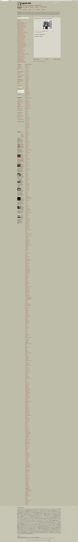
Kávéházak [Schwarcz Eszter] (21, 43)
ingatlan (26, 394)
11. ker (26, 68)
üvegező (51, 531)
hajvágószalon (27, 388)
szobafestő (47, 529)
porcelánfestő (27, 446)
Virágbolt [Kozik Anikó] (20, 58)
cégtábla (26, 221)
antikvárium (26, 118)
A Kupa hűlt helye (19, 118)
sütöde (26, 248)
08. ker (26, 67)
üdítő (26, 325)
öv (25, 254)
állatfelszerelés (27, 495)
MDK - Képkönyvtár (19, 81)
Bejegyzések (20, 90)
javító (26, 204)
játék (25, 193)
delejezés (26, 359)
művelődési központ (24, 525)
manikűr (26, 232)
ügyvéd (40, 531)
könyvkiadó (26, 417)
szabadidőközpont (27, 197)
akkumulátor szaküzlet (28, 337)
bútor (59, 512)
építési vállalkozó (27, 500)
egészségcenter (18, 515)
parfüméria (26, 444)
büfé (25, 156)
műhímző (46, 524)
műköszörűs (49, 524)
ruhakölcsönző (27, 240)
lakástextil (26, 196)
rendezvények (27, 239)
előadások (45, 515)
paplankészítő (53, 526)
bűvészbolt (25, 513)
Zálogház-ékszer (22, 173)
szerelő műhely (27, 455)
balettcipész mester (27, 343)
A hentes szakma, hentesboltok (22, 155)
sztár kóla (26, 461)
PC (25, 257)
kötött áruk (26, 205)
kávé (25, 231)
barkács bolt (26, 124)
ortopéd (25, 526)
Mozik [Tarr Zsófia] (19, 48)
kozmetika (26, 162)
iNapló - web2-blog (19, 109)
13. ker (35, 510)
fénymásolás (27, 376)
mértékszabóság (27, 432)
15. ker (26, 87)
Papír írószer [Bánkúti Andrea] (21, 50)
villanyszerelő (27, 117)
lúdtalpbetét (26, 430)
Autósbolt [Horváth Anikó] (20, 22)
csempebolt (26, 358)
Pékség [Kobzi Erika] (20, 51)
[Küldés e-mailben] (49, 31)
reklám (26, 300)
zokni (26, 250)
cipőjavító (26, 138)
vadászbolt (54, 531)
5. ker (58, 510)
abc (25, 112)
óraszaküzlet (27, 214)
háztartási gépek (27, 393)
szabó (26, 86)
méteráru (26, 139)
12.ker (26, 111)
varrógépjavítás (27, 141)
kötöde (26, 423)
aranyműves (26, 340)
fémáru (26, 375)
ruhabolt (26, 140)
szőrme (26, 247)
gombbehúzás (27, 227)
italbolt (24, 520)
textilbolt (26, 311)
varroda (59, 531)
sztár (26, 460)
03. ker (26, 72)
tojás (25, 474)
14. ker (26, 154)
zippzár (26, 153)
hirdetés (26, 284)
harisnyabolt (26, 145)
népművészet (27, 437)
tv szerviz (30, 531)
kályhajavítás (27, 408)
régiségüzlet (26, 242)
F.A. (34, 9)
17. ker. (26, 73)
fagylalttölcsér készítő (28, 365)
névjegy (26, 438)
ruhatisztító (26, 241)
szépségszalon (27, 152)
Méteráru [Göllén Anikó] (20, 49)
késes (47, 521)
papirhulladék (49, 526)
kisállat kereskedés (27, 401)
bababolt (26, 341)
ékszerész (26, 199)
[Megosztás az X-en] (51, 31)
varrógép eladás (27, 316)
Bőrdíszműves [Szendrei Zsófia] (21, 27)
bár (25, 349)
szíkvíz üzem (35, 529)
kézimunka (26, 411)
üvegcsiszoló (27, 326)
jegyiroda (39, 520)
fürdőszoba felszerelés (28, 378)
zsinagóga (26, 493)
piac (25, 445)
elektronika (26, 222)
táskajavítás (26, 315)
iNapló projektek (19, 101)
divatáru (26, 79)
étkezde (26, 501)
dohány (49, 514)
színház (26, 211)
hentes (26, 95)
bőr (35, 512)
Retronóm (18, 83)
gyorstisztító (22, 518)
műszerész (19, 525)
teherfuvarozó (27, 470)
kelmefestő (26, 228)
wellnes (26, 492)
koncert (26, 403)
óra (56, 525)
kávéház (26, 409)
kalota (41, 32)
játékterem (26, 174)
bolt (25, 344)
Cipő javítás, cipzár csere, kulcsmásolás (22, 182)
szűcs (29, 530)
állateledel (26, 323)
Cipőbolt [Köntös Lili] (20, 28)
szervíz (26, 163)
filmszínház (26, 226)
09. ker (26, 80)
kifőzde (26, 400)
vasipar (26, 317)
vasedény (26, 481)
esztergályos (27, 271)
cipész (26, 82)
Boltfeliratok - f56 (19, 72)
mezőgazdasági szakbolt (24, 524)
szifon (26, 459)
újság (26, 255)
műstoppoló (53, 524)
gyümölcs (25, 518)
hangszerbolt (27, 283)
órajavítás (59, 525)
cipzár (52, 513)
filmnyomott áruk (27, 371)
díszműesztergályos (28, 360)
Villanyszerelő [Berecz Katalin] (21, 57)
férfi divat (26, 377)
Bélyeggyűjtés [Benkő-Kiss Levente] (22, 23)
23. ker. (55, 510)
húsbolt (44, 519)
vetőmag (26, 484)
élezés (26, 499)
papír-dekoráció (27, 299)
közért (26, 424)
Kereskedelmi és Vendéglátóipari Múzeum (20, 79)
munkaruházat (27, 294)
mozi (25, 109)
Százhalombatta (27, 108)
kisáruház (26, 402)
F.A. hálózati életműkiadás (19, 104)
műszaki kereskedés (58, 524)
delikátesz (36, 514)
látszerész (26, 177)
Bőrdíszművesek (22, 215)
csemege (18, 514)
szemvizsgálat (27, 453)
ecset (26, 361)
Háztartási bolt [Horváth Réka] (21, 37)
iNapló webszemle (19, 110)
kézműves (60, 521)
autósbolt (26, 168)
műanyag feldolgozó (27, 235)
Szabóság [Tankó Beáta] (20, 52)
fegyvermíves (27, 369)
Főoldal (46, 59)
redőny (26, 448)
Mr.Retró (18, 82)
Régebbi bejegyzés (57, 59)
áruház (26, 213)
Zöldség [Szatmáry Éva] (20, 59)
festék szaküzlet (27, 169)
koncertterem (27, 291)
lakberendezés (27, 148)
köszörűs (26, 175)
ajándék (26, 81)
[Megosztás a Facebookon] (52, 31)
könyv (26, 293)
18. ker (49, 510)
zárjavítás (26, 494)
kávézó (26, 147)
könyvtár (26, 422)
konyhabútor (26, 292)
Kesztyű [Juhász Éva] (20, 41)
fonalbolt (26, 276)
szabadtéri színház (27, 198)
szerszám (24, 529)
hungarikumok (39, 519)
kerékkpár (45, 521)
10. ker (26, 131)
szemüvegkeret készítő (28, 305)
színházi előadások (27, 212)
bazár (26, 262)
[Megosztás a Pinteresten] (53, 31)
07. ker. (26, 110)
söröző (26, 308)
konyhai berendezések (28, 229)
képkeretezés (27, 410)
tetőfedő (26, 310)
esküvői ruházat (27, 270)
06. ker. (26, 75)
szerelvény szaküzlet (19, 529)
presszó (26, 447)
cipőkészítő (26, 218)
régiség (26, 133)
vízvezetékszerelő (27, 491)
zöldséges (28, 533)
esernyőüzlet (53, 515)
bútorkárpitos (18, 513)
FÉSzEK (38, 9)
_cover (26, 332)
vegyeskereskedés (27, 97)
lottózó (26, 116)
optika (53, 525)
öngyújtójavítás (31, 526)
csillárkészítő (27, 219)
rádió (25, 301)
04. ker (26, 130)
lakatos (26, 176)
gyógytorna (26, 386)
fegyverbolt (26, 275)
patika (26, 207)
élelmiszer (26, 101)
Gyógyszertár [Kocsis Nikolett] (21, 35)
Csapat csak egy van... (20, 115)
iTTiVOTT (43, 9)
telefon (51, 530)
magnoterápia (27, 431)
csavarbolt (59, 513)
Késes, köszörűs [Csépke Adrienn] (21, 44)
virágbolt (26, 88)
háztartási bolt (45, 518)
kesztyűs (26, 161)
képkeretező (41, 521)
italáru (21, 520)
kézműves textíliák (27, 415)
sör (25, 468)
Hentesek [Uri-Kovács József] (21, 36)
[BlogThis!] (50, 31)
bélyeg (20, 512)
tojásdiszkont (27, 475)
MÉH (26, 331)
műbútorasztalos (27, 433)
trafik (26, 96)
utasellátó (26, 477)
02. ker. (26, 89)
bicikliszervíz (27, 263)
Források (25, 9)
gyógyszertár (27, 132)
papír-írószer (27, 104)
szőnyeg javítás (55, 529)
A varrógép (22, 197)
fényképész (26, 277)
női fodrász (26, 206)
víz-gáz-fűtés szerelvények (27, 488)
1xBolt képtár (19, 65)
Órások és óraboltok (22, 145)
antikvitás (26, 123)
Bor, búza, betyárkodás (20, 119)
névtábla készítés (27, 439)
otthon (26, 440)
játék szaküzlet (29, 520)
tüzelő (26, 476)
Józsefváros (26, 256)
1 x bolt (19, 9)
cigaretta (31, 513)
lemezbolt (26, 425)
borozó (26, 264)
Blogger (50, 540)
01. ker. (26, 103)
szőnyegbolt (26, 466)
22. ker (52, 510)
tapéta (26, 309)
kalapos (50, 520)
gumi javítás (26, 382)
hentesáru (26, 126)
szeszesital (30, 529)
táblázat (18, 69)
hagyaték (26, 387)
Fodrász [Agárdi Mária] (20, 34)
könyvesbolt (26, 102)
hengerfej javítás (27, 389)
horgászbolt (35, 519)
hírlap (26, 192)
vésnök (26, 318)
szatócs (26, 452)
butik (25, 348)
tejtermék (26, 249)
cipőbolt (26, 125)
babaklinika (26, 342)
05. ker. (26, 74)
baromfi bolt (26, 261)
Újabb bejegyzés (37, 59)
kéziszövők (57, 521)
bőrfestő (26, 351)
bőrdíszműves (27, 94)
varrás (26, 182)
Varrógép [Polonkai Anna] (20, 56)
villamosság (26, 183)
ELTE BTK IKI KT (52, 14)
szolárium (26, 246)
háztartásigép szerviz (28, 286)
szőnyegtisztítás (27, 467)
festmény (26, 370)
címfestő (26, 268)
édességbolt (26, 184)
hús (25, 160)
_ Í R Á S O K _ (19, 21)
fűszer (26, 191)
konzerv (26, 404)
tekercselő (49, 530)
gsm (25, 381)
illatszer (26, 146)
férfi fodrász (26, 190)
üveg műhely (27, 200)
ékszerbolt (26, 185)
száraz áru (26, 462)
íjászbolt (26, 502)
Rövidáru (26, 155)
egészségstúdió (27, 269)
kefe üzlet (26, 290)
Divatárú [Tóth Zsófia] (20, 30)
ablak (26, 333)
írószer (26, 324)
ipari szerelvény (27, 395)
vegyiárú (26, 482)
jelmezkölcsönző (43, 520)
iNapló (30, 9)
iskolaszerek (27, 396)
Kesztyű (22, 206)
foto (25, 170)
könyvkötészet (27, 418)
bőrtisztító (26, 354)
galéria (26, 278)
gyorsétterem (18, 518)
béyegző (26, 350)
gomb (26, 279)
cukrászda (38, 32)
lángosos (26, 429)
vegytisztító (26, 134)
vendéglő (26, 483)
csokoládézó (27, 220)
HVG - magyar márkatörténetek (19, 76)
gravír (26, 380)
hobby (26, 285)
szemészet (26, 454)
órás (17, 526)
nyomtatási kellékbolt (28, 298)
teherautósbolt (27, 469)
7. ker (26, 330)
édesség (55, 514)
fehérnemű (26, 119)
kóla (25, 416)
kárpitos (19, 521)
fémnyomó (26, 189)
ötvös (26, 167)
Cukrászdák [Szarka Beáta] (21, 29)
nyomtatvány (27, 178)
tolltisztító (22, 531)
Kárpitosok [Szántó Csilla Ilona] (21, 42)
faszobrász (26, 368)
